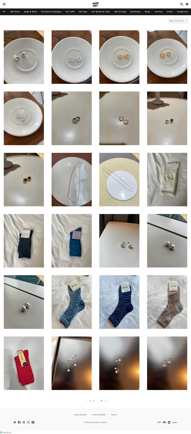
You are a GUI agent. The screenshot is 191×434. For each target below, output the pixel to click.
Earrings (83, 12)
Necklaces (135, 12)
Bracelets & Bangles (51, 12)
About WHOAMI (80, 415)
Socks (170, 12)
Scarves (159, 12)
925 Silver (15, 12)
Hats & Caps (120, 12)
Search (114, 415)
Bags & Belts (30, 12)
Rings (147, 12)
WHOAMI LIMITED (99, 422)
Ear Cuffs (70, 12)
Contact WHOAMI (98, 415)
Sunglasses (182, 12)
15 (101, 401)
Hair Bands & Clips (101, 12)
